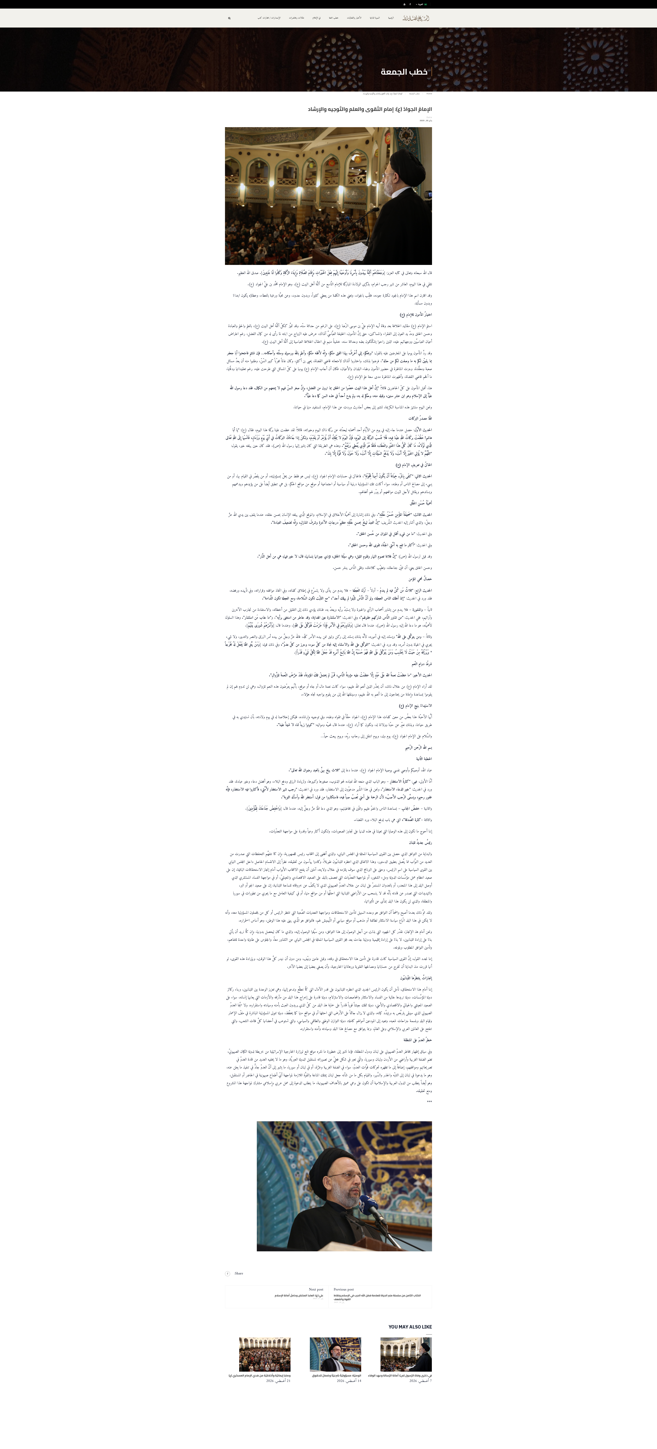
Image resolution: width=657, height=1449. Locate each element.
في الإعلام (316, 18)
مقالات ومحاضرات (296, 18)
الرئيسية (391, 18)
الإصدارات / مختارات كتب (269, 18)
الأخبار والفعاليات (354, 18)
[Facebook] (227, 1273)
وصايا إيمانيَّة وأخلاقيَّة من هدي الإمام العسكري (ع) (260, 1375)
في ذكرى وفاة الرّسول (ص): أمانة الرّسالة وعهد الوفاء (400, 1375)
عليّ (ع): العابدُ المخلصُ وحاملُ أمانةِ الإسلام (299, 1295)
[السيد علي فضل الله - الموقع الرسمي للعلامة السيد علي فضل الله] (416, 20)
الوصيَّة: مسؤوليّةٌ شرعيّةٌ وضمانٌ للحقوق (336, 1375)
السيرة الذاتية (375, 18)
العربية (420, 4)
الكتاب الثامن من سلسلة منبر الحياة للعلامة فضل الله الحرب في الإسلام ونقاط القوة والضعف (377, 1297)
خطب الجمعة (333, 18)
